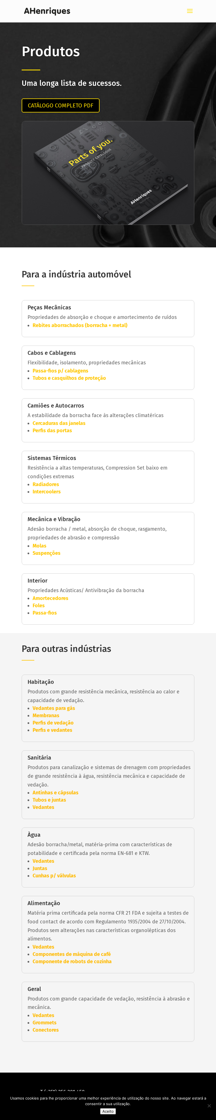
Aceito (108, 1111)
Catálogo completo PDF (60, 105)
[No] (209, 1105)
